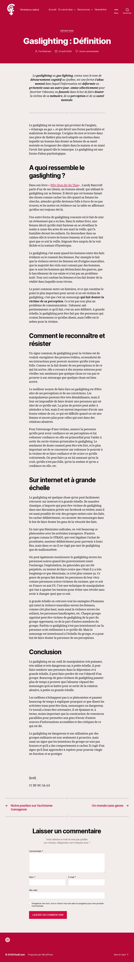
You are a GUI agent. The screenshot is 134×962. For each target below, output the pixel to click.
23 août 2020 (65, 51)
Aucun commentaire (89, 51)
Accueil (52, 9)
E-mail (72, 877)
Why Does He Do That (64, 185)
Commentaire (36, 851)
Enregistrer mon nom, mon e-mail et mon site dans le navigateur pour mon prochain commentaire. (68, 904)
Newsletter (101, 9)
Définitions (67, 31)
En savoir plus (65, 9)
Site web (33, 890)
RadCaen (46, 51)
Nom (32, 877)
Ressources (83, 9)
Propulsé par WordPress (40, 954)
